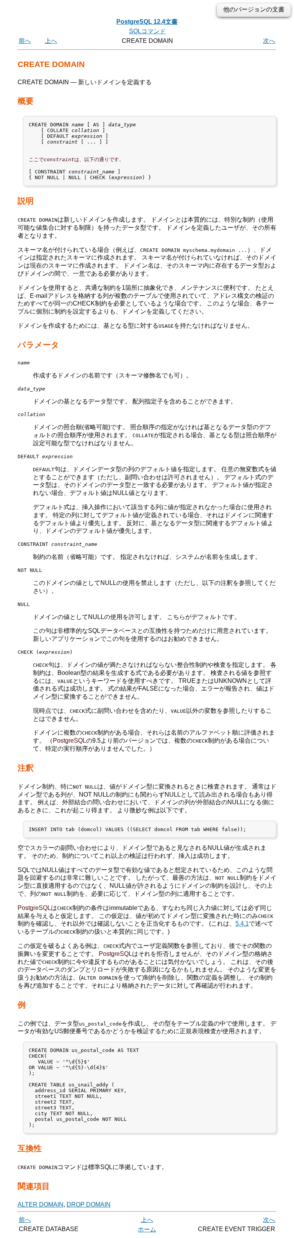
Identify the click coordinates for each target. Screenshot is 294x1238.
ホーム (147, 1229)
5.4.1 (242, 923)
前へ (25, 41)
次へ (269, 41)
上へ (51, 41)
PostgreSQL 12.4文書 (147, 21)
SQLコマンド (147, 31)
